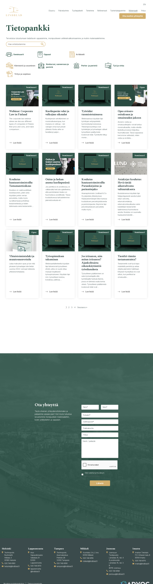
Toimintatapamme (118, 10)
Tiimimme (90, 10)
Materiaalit (133, 10)
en (144, 4)
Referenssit (102, 10)
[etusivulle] (15, 11)
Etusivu (52, 10)
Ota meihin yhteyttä (132, 16)
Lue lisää (17, 143)
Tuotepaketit (77, 10)
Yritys (143, 10)
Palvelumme (63, 10)
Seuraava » (82, 307)
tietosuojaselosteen (92, 475)
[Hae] (42, 44)
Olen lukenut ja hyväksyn (94, 474)
